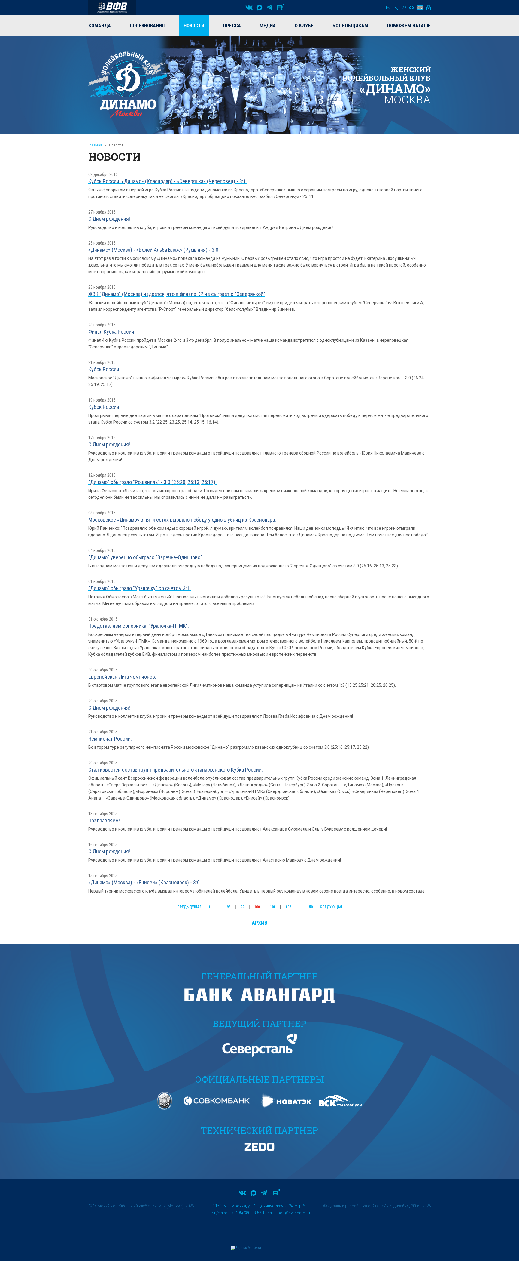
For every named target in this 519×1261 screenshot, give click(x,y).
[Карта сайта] (396, 8)
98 (228, 907)
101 (272, 907)
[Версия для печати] (411, 7)
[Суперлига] (112, 7)
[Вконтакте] (249, 7)
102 (288, 907)
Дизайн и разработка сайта (353, 1206)
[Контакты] (388, 7)
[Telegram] (269, 8)
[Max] (259, 7)
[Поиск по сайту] (404, 8)
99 (242, 907)
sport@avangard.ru (292, 1213)
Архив (259, 923)
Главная (95, 145)
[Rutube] (280, 7)
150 (310, 907)
